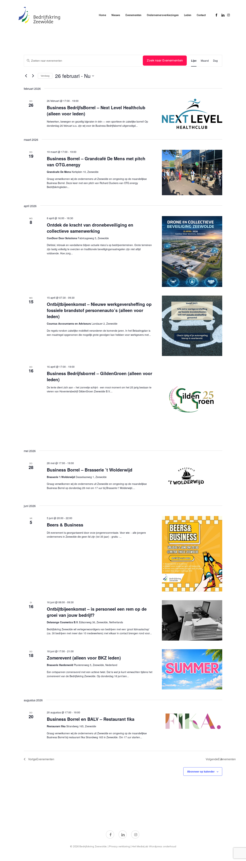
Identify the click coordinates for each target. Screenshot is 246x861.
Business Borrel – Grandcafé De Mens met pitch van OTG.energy (96, 161)
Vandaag (45, 75)
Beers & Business (65, 525)
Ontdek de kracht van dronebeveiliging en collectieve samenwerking (90, 228)
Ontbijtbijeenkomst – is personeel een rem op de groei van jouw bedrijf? (97, 612)
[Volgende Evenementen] (33, 76)
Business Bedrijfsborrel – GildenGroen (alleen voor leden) (99, 376)
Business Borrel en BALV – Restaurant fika (90, 719)
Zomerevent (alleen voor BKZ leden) (84, 658)
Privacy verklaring (119, 846)
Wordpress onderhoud (162, 846)
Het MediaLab (140, 846)
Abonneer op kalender (200, 771)
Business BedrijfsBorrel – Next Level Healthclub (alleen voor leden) (96, 110)
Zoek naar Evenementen (165, 60)
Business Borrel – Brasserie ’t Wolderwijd (89, 470)
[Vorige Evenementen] (26, 76)
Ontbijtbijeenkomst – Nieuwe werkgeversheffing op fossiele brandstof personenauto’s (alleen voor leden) (99, 310)
